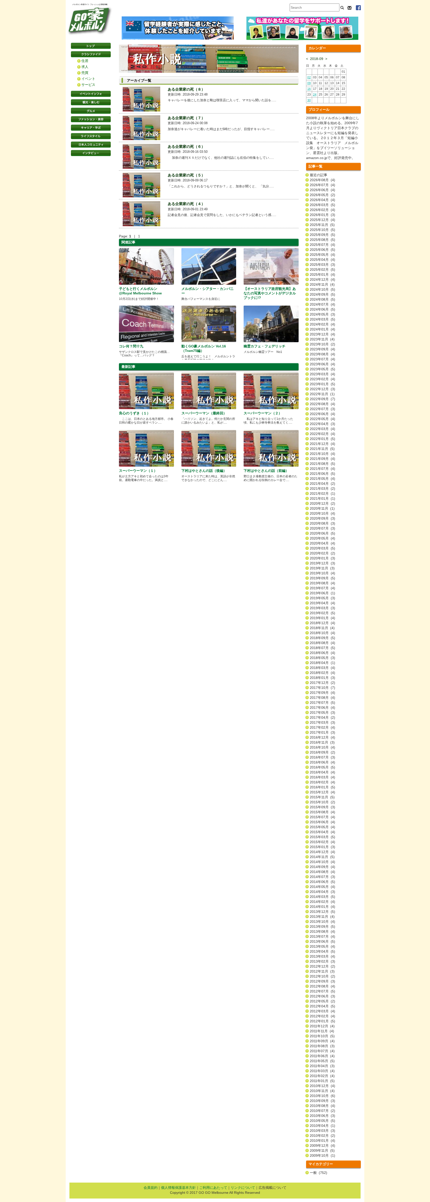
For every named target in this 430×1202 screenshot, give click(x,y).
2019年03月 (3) (322, 608)
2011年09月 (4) (322, 1041)
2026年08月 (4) (322, 180)
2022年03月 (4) (322, 429)
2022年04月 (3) (322, 424)
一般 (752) (318, 1173)
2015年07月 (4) (322, 817)
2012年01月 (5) (322, 1021)
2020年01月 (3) (322, 558)
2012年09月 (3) (322, 981)
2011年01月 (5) (322, 1081)
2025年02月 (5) (322, 270)
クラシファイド (91, 54)
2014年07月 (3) (322, 877)
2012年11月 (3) (322, 971)
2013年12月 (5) (322, 912)
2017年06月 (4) (322, 708)
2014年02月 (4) (322, 902)
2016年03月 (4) (322, 777)
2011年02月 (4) (322, 1076)
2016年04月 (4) (322, 772)
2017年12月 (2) (322, 683)
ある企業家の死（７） (186, 118)
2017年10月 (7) (322, 688)
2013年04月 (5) (322, 951)
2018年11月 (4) (322, 628)
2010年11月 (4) (322, 1091)
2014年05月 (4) (322, 887)
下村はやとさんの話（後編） (204, 471)
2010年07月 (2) (322, 1111)
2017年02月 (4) (322, 727)
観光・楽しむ (91, 102)
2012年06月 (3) (322, 996)
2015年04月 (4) (322, 832)
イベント (88, 79)
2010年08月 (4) (322, 1106)
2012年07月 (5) (322, 991)
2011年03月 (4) (322, 1071)
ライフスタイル (91, 136)
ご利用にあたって (213, 1188)
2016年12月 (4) (322, 737)
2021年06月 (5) (322, 474)
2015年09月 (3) (322, 807)
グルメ (91, 111)
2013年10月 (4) (322, 922)
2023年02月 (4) (322, 379)
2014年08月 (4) (322, 872)
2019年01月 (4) (322, 618)
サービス (88, 85)
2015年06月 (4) (322, 822)
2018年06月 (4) (322, 653)
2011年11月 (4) (322, 1031)
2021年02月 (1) (322, 493)
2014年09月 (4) (322, 867)
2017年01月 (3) (322, 732)
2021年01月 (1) (322, 498)
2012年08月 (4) (322, 986)
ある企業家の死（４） (186, 204)
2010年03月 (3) (322, 1131)
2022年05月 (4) (322, 419)
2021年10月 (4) (322, 454)
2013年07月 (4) (322, 936)
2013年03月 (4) (322, 956)
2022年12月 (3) (322, 389)
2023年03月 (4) (322, 374)
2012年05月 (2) (322, 1001)
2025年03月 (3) (322, 265)
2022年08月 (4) (322, 404)
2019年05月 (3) (322, 598)
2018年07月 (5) (322, 648)
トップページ (91, 46)
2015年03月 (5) (322, 837)
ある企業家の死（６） (186, 146)
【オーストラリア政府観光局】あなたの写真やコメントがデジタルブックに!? (270, 293)
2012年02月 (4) (322, 1016)
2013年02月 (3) (322, 961)
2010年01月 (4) (322, 1141)
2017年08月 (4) (322, 698)
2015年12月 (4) (322, 792)
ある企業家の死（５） (186, 175)
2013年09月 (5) (322, 927)
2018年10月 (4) (322, 633)
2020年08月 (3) (322, 523)
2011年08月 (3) (322, 1046)
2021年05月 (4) (322, 479)
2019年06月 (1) (322, 593)
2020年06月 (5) (322, 533)
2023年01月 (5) (322, 384)
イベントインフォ (91, 94)
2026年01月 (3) (322, 215)
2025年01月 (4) (322, 274)
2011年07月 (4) (322, 1051)
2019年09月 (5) (322, 578)
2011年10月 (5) (322, 1036)
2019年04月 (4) (322, 603)
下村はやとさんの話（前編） (266, 471)
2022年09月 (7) (322, 399)
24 (315, 94)
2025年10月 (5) (322, 230)
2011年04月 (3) (322, 1066)
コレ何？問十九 (131, 346)
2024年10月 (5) (322, 289)
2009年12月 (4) (322, 1145)
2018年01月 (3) (322, 678)
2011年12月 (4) (322, 1026)
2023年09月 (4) (322, 349)
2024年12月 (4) (322, 279)
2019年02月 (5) (322, 613)
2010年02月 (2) (322, 1136)
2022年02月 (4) (322, 434)
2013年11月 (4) (322, 917)
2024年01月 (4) (322, 329)
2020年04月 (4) (322, 543)
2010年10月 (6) (322, 1096)
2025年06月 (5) (322, 250)
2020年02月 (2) (322, 553)
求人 (84, 67)
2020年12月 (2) (322, 503)
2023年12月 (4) (322, 334)
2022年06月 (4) (322, 414)
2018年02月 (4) (322, 673)
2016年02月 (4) (322, 782)
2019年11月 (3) (322, 568)
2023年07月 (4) (322, 359)
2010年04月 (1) (322, 1126)
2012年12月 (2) (322, 966)
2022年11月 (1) (322, 394)
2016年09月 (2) (322, 752)
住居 (84, 61)
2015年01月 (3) (322, 847)
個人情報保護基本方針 (178, 1188)
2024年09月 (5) (322, 294)
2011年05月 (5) (322, 1061)
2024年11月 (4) (322, 284)
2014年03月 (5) (322, 897)
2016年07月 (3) (322, 757)
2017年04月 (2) (322, 717)
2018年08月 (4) (322, 643)
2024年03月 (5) (322, 319)
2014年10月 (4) (322, 862)
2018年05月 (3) (322, 658)
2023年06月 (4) (322, 364)
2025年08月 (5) (322, 240)
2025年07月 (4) (322, 245)
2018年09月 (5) (322, 638)
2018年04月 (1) (322, 663)
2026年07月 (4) (322, 185)
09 (309, 83)
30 (309, 100)
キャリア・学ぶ (91, 128)
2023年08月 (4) (322, 354)
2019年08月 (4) (322, 583)
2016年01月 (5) (322, 787)
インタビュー (91, 153)
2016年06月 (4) (322, 762)
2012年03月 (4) (322, 1011)
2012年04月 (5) (322, 1006)
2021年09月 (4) (322, 459)
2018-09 (316, 59)
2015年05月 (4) (322, 827)
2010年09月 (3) (322, 1101)
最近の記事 (318, 175)
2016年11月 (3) (322, 742)
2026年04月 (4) (322, 200)
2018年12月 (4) (322, 623)
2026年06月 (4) (322, 190)
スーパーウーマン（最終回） (204, 413)
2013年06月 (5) (322, 941)
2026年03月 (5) (322, 205)
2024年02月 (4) (322, 324)
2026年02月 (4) (322, 210)
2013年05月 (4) (322, 946)
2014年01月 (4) (322, 907)
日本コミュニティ (91, 145)
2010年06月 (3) (322, 1116)
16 (309, 89)
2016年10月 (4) (322, 747)
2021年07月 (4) (322, 469)
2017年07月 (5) (322, 703)
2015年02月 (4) (322, 842)
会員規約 (151, 1188)
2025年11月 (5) (322, 225)
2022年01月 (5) (322, 439)
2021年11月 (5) (322, 449)
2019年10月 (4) (322, 573)
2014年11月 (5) (322, 857)
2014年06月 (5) (322, 882)
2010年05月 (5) (322, 1121)
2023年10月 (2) (322, 344)
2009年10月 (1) (322, 1155)
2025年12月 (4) (322, 220)
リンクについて (243, 1188)
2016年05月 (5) (322, 767)
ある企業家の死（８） (186, 89)
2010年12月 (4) (322, 1086)
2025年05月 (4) (322, 255)
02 (309, 77)
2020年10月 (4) (322, 513)
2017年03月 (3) (322, 722)
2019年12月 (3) (322, 563)
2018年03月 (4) (322, 668)
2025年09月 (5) (322, 235)
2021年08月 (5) (322, 464)
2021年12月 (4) (322, 444)
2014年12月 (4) (322, 852)
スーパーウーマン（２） (263, 413)
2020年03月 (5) (322, 548)
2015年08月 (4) (322, 812)
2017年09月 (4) (322, 693)
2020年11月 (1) (322, 508)
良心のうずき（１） (134, 413)
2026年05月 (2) (322, 195)
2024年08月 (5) (322, 299)
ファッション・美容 (91, 119)
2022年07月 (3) (322, 409)
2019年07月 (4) (322, 588)
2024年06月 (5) (322, 309)
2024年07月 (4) (322, 304)
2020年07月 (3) (322, 528)
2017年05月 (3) (322, 712)
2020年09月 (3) (322, 518)
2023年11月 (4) (322, 339)
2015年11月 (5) (322, 797)
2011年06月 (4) (322, 1056)
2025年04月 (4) (322, 260)
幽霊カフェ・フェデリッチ (264, 346)
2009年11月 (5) (322, 1150)
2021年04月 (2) (322, 484)
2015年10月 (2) (322, 802)
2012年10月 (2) (322, 976)
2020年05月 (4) (322, 538)
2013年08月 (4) (322, 931)
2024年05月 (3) (322, 314)
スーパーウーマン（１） (138, 471)
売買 (84, 73)
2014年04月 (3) (322, 892)
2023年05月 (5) (322, 369)
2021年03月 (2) (322, 489)
